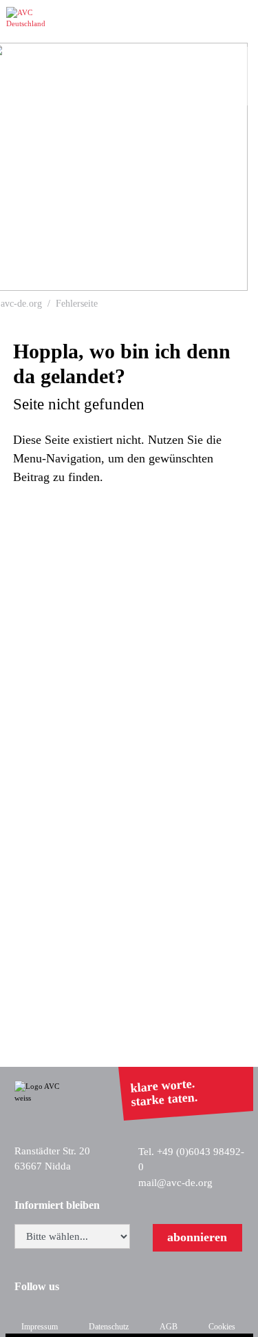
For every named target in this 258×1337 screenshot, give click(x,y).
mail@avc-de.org (175, 1182)
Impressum (39, 1326)
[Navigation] (241, 21)
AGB (169, 1326)
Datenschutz (109, 1326)
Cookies (221, 1326)
